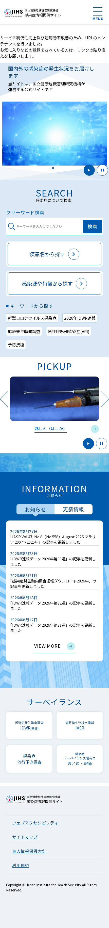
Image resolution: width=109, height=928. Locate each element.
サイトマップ (25, 837)
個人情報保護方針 (29, 851)
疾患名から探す (47, 254)
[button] (53, 168)
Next (105, 399)
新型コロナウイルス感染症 (32, 318)
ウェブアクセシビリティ (35, 823)
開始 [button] (89, 170)
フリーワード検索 (25, 212)
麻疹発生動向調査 (24, 331)
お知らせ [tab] (35, 509)
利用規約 (20, 865)
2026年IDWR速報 (80, 318)
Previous (4, 399)
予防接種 (16, 344)
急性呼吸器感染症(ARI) (68, 331)
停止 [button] (102, 170)
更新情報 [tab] (73, 509)
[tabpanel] (54, 590)
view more (47, 645)
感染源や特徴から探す (47, 283)
